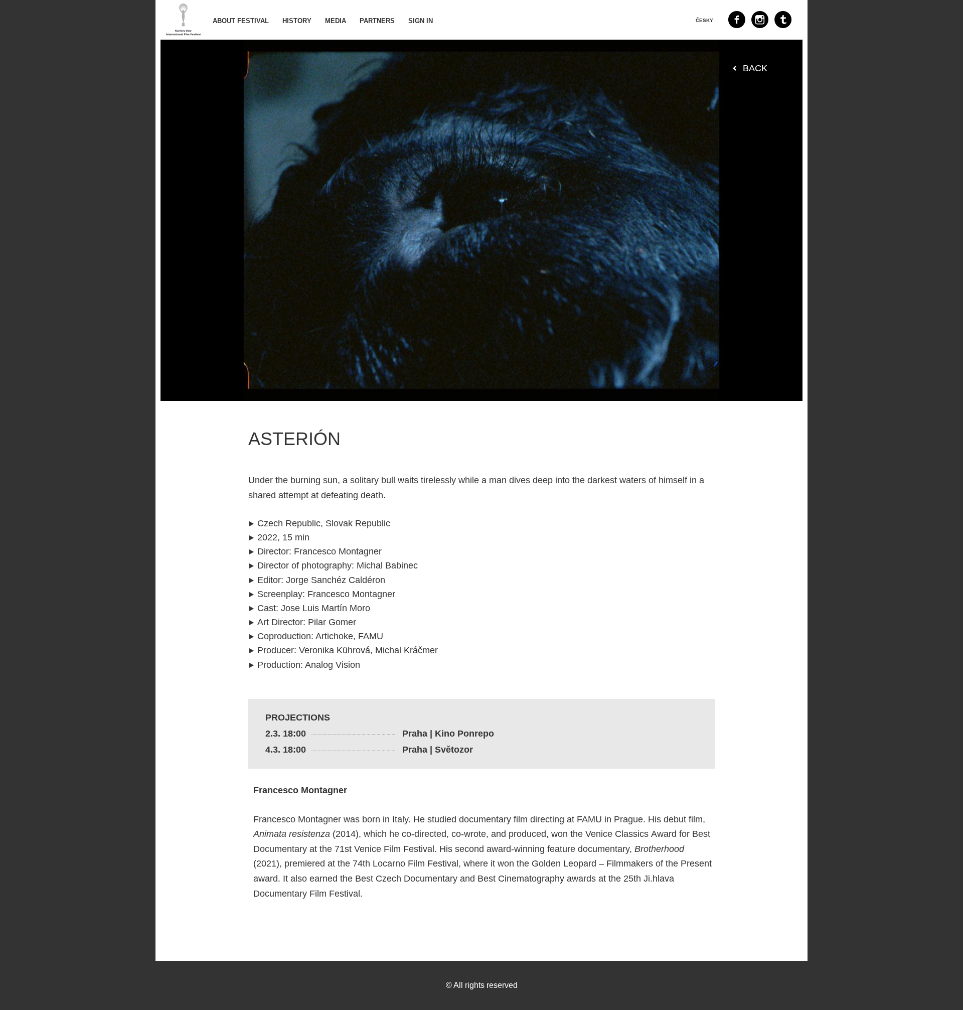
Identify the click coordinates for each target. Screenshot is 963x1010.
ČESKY (704, 20)
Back (755, 68)
